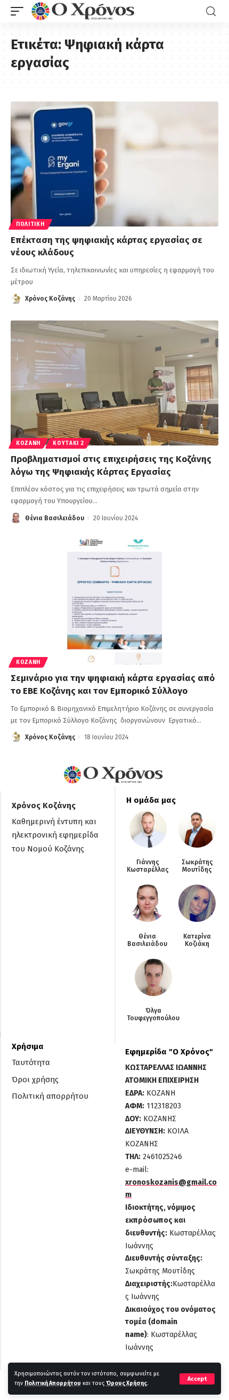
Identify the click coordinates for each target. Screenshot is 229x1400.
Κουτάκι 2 (68, 443)
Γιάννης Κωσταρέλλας (148, 865)
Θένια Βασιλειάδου (54, 518)
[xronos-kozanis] (84, 11)
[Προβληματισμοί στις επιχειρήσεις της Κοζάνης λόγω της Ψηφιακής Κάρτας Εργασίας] (114, 382)
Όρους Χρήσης (126, 1383)
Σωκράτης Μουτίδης (197, 865)
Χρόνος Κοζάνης (50, 298)
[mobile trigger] (20, 11)
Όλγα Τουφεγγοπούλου (153, 1014)
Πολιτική (30, 224)
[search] (210, 11)
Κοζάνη (28, 443)
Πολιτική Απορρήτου (52, 1383)
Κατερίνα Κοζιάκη (197, 940)
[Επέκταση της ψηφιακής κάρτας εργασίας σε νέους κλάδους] (114, 163)
